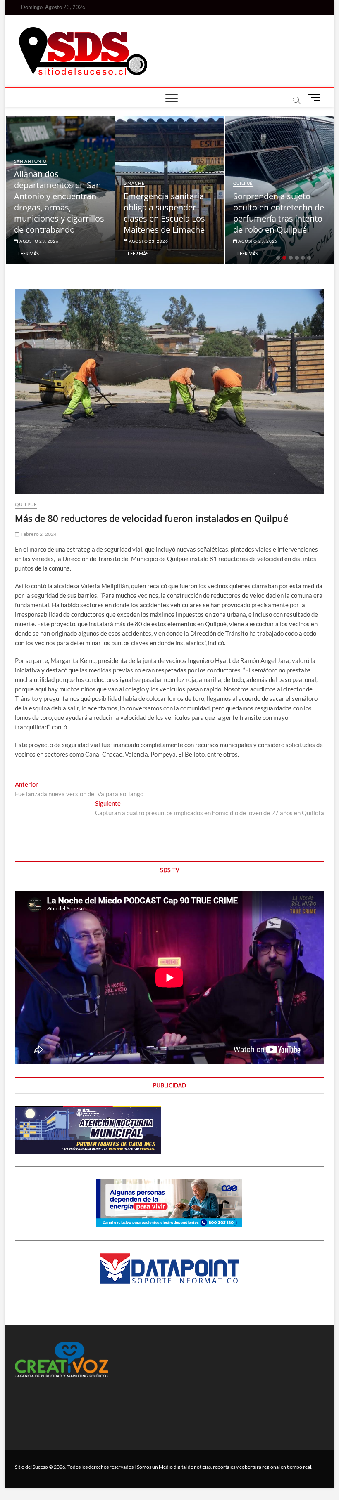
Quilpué (158, 183)
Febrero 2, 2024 (38, 534)
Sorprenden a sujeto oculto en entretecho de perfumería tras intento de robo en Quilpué (193, 213)
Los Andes (269, 172)
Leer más (53, 253)
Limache (49, 183)
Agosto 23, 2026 (63, 240)
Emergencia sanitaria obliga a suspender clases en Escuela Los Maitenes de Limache (79, 213)
